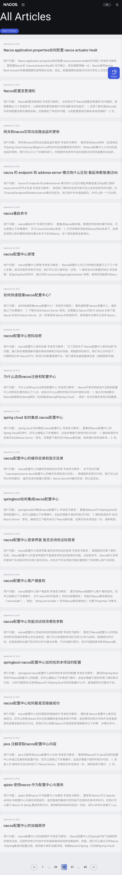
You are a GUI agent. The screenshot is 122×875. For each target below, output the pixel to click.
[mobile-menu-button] (23, 5)
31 (72, 867)
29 (55, 867)
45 (85, 867)
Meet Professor (9, 31)
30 (63, 867)
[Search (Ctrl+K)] (116, 4)
